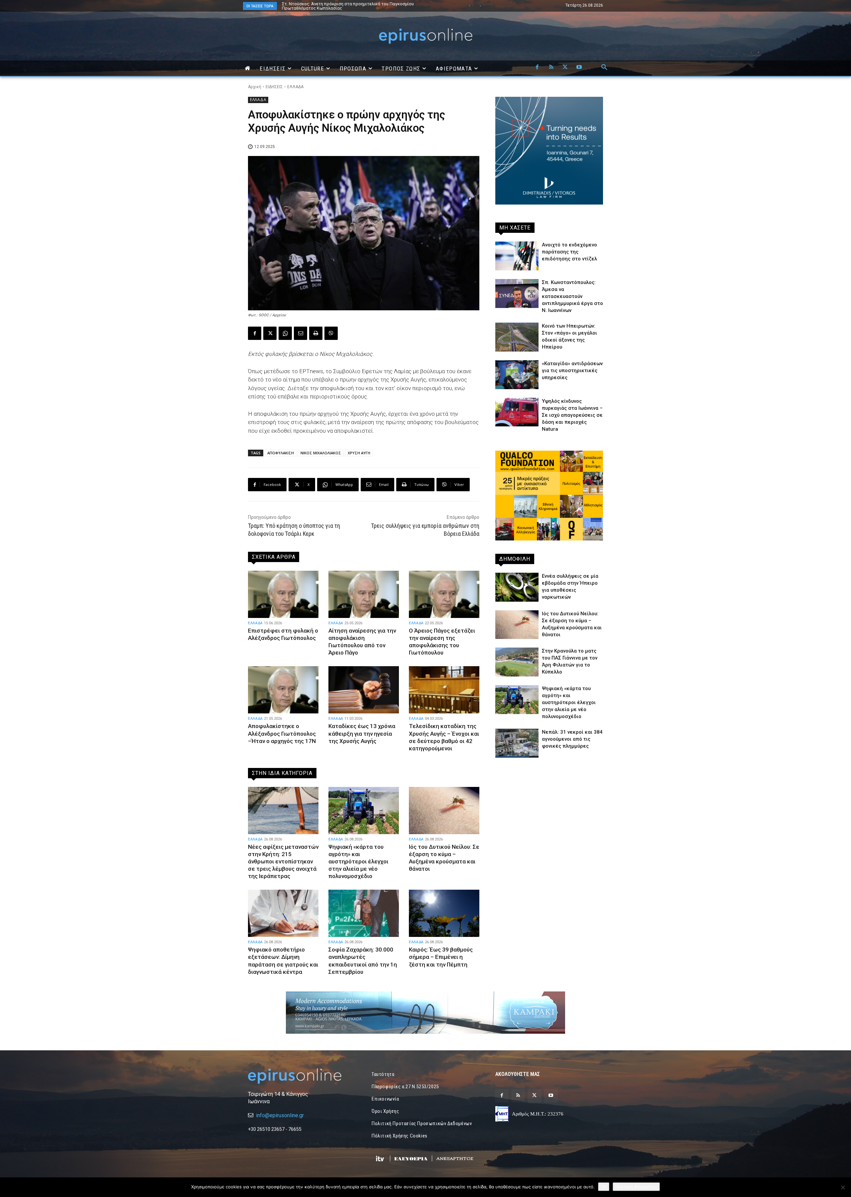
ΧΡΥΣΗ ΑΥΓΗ (359, 452)
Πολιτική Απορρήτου (636, 1186)
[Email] (300, 333)
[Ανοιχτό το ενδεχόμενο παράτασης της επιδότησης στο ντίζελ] (517, 255)
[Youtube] (579, 67)
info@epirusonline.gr (280, 1115)
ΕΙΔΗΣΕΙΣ (274, 86)
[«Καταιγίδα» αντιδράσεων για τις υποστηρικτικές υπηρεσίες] (517, 374)
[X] (565, 67)
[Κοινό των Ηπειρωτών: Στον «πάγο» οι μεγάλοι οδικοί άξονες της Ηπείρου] (517, 337)
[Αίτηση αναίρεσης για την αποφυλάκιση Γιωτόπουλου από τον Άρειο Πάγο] (363, 594)
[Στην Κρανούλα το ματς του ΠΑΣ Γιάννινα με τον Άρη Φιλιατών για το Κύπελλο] (517, 662)
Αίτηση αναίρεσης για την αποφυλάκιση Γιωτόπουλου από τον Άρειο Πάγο (362, 641)
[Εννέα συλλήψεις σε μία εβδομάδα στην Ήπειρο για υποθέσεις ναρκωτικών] (517, 587)
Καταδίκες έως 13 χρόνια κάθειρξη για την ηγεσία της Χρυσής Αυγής (361, 733)
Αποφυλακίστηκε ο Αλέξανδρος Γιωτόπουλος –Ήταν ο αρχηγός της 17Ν (282, 733)
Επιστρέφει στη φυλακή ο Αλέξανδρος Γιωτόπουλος (283, 634)
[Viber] (331, 333)
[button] (604, 67)
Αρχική (254, 86)
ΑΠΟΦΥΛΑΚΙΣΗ (280, 452)
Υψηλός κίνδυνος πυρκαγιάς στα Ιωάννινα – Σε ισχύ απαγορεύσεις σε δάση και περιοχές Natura (572, 415)
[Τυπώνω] (315, 333)
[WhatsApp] (285, 333)
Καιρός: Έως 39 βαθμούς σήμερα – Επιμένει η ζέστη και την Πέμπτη (441, 957)
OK (604, 1186)
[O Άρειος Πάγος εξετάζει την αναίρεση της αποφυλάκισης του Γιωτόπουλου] (444, 594)
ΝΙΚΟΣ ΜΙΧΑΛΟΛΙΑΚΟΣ (321, 452)
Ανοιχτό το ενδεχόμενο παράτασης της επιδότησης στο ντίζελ (569, 252)
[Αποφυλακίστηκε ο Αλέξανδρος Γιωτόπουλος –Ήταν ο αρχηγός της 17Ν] (283, 689)
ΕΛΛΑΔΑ (295, 86)
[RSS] (551, 67)
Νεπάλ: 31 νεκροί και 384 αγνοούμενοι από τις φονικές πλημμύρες (572, 739)
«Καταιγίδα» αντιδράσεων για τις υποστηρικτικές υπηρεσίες (572, 370)
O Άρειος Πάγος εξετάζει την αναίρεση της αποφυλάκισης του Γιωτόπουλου (442, 641)
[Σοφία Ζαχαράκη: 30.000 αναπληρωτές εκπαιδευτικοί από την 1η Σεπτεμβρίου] (363, 913)
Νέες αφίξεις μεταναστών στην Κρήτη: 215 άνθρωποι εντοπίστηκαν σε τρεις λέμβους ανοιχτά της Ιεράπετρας (358, 6)
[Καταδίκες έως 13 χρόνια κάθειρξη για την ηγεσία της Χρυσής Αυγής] (363, 689)
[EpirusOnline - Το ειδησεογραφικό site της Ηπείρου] (425, 36)
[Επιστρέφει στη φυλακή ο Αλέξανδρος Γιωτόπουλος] (283, 594)
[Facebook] (537, 67)
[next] (480, 6)
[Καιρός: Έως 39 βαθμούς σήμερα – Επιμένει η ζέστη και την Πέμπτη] (444, 913)
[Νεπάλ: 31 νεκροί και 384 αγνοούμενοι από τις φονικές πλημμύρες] (517, 743)
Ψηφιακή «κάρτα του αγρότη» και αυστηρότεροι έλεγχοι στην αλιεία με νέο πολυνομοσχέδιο (358, 861)
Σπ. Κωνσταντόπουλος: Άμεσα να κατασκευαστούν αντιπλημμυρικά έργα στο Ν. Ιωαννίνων (572, 296)
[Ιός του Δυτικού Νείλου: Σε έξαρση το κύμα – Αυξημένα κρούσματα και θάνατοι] (444, 810)
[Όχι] (842, 1187)
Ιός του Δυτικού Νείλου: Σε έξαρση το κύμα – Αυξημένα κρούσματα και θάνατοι (444, 857)
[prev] (469, 6)
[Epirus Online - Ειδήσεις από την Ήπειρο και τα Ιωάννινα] (302, 1076)
